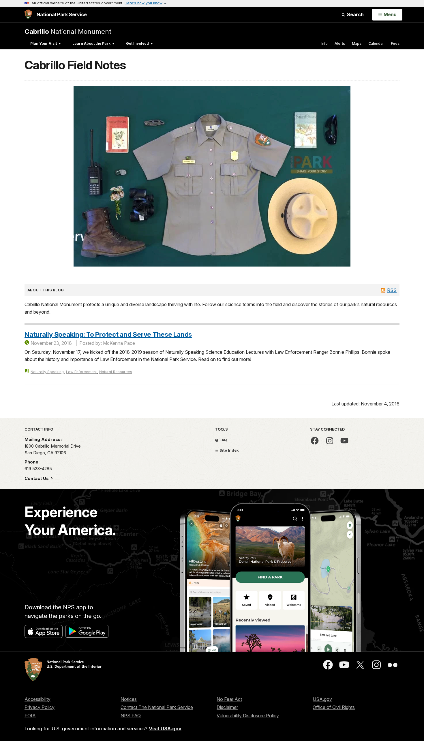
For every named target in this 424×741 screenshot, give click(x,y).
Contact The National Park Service (157, 707)
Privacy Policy (40, 707)
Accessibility (37, 699)
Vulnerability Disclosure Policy (248, 715)
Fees (395, 43)
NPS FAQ (131, 715)
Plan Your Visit (43, 43)
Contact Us (37, 478)
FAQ (223, 439)
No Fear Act (229, 699)
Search (355, 14)
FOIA (30, 715)
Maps (356, 43)
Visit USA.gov (165, 728)
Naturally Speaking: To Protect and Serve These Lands (108, 334)
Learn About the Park (91, 43)
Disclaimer (227, 707)
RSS (392, 290)
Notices (129, 699)
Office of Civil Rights (334, 707)
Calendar (376, 43)
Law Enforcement (81, 372)
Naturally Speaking (47, 372)
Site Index (229, 450)
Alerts (340, 43)
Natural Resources (115, 372)
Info (324, 43)
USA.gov (322, 699)
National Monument (68, 31)
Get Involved (137, 43)
